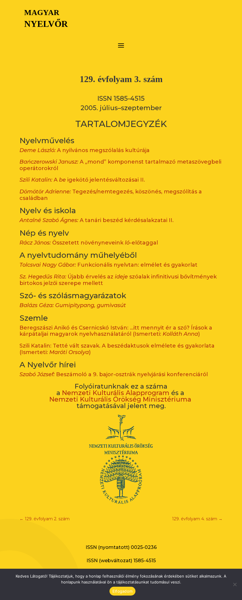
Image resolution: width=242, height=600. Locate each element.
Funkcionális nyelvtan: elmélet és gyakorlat (108, 265)
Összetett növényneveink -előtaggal (88, 242)
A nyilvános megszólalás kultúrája (84, 150)
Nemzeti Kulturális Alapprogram (115, 393)
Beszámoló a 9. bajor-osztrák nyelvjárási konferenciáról (113, 374)
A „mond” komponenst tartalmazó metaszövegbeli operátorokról (120, 165)
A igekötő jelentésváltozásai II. (82, 180)
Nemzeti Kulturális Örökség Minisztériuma (120, 399)
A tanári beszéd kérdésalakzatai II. (96, 220)
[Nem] (235, 584)
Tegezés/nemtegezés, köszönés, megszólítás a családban (110, 194)
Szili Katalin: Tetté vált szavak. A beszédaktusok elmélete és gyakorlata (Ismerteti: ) (117, 349)
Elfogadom (122, 591)
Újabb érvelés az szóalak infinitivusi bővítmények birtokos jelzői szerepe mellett (118, 279)
